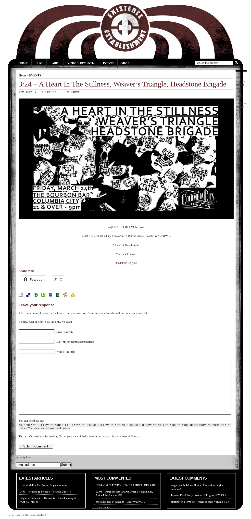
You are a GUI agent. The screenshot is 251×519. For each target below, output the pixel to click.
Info (39, 63)
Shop (125, 63)
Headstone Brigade (126, 263)
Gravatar (135, 436)
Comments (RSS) (38, 515)
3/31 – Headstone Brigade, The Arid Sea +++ (45, 491)
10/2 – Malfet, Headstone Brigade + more (43, 485)
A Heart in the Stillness (125, 245)
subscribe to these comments (120, 313)
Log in (11, 515)
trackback (58, 313)
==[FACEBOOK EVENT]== (126, 227)
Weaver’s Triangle (125, 254)
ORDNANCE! (104, 508)
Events (108, 63)
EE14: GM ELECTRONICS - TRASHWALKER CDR (126, 485)
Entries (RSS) (22, 515)
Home (23, 63)
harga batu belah (180, 485)
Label (54, 63)
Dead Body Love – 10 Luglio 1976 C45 (203, 495)
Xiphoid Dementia (81, 63)
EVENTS (35, 75)
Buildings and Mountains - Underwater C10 (120, 501)
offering (175, 501)
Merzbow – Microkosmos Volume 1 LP (206, 501)
